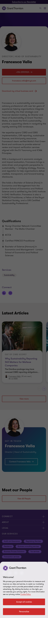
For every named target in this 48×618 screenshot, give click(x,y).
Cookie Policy (25, 594)
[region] (24, 590)
